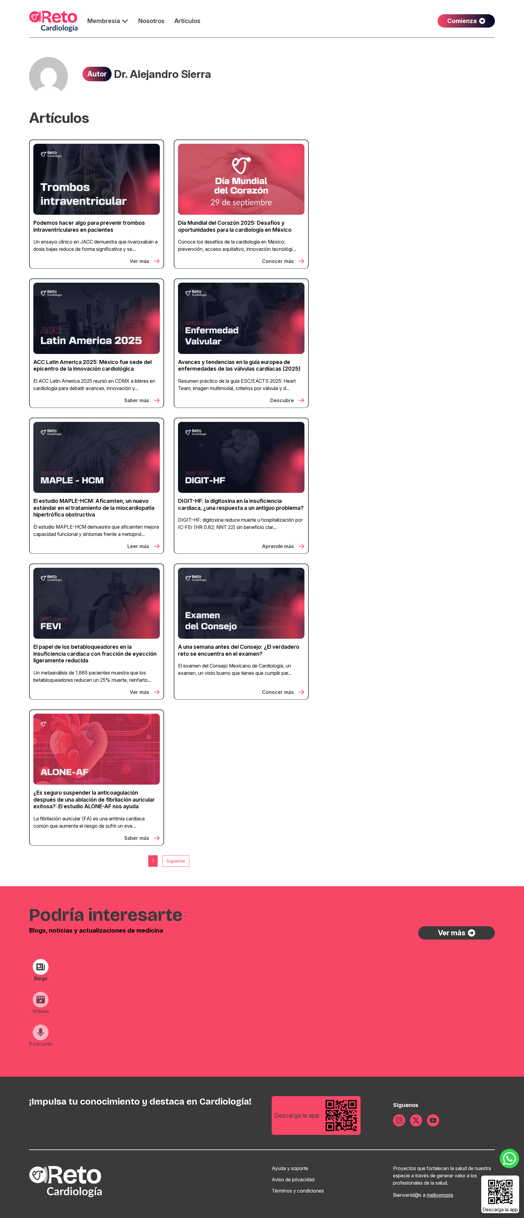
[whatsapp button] (509, 1158)
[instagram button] (399, 1120)
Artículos (187, 21)
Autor (97, 73)
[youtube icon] (433, 1120)
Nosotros (151, 21)
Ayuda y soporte (290, 1168)
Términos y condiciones (298, 1191)
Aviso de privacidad (293, 1179)
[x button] (416, 1120)
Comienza (462, 21)
